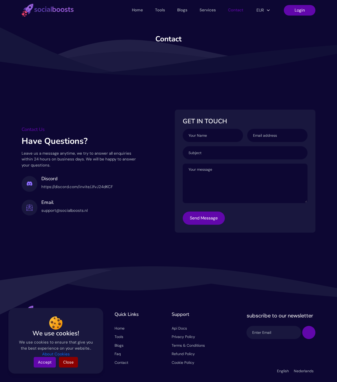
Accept (45, 362)
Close (68, 362)
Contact (235, 10)
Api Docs (179, 328)
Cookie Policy (183, 362)
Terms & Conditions (188, 345)
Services (208, 10)
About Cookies (56, 354)
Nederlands (304, 371)
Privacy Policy (183, 336)
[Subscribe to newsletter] (308, 332)
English (283, 371)
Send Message (204, 218)
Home (137, 10)
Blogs (182, 10)
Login (300, 10)
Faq (118, 353)
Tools (160, 10)
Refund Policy (183, 353)
